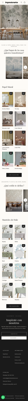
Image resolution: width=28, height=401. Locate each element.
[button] (2, 2)
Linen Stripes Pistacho (5, 148)
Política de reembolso (19, 395)
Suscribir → (14, 337)
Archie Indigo (18, 168)
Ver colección (14, 174)
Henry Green (5, 168)
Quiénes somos (18, 354)
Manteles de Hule (10, 219)
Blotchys (4, 299)
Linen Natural (18, 128)
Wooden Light (6, 128)
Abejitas (17, 299)
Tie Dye (17, 109)
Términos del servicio (20, 398)
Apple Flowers (19, 280)
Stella (16, 241)
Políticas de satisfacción (19, 363)
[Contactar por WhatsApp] (3, 397)
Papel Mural (7, 87)
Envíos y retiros (18, 360)
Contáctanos (17, 357)
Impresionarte (9, 395)
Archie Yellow (6, 109)
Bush (3, 261)
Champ (17, 261)
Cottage (4, 280)
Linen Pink (17, 147)
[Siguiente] (25, 67)
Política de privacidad (9, 398)
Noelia (4, 241)
